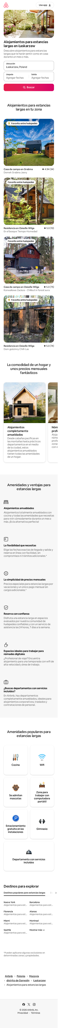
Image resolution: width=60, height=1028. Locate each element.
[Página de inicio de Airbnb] (6, 5)
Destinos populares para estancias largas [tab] (24, 892)
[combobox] (29, 67)
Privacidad (23, 1013)
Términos (35, 1013)
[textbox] (16, 78)
